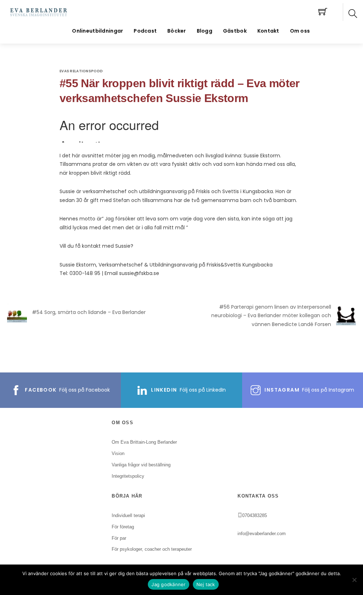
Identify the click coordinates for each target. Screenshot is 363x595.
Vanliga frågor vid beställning (141, 464)
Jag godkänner (168, 584)
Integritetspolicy (128, 476)
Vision (118, 453)
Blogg (204, 30)
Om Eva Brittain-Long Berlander (144, 442)
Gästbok (235, 30)
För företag (123, 526)
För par (119, 538)
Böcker (176, 30)
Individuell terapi (128, 515)
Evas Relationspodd (81, 71)
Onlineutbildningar (97, 30)
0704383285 (254, 515)
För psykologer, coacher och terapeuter (152, 549)
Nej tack (205, 584)
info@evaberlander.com (262, 533)
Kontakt (268, 30)
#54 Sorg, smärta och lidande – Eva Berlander (89, 312)
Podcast (145, 30)
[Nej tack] (354, 579)
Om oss (300, 30)
